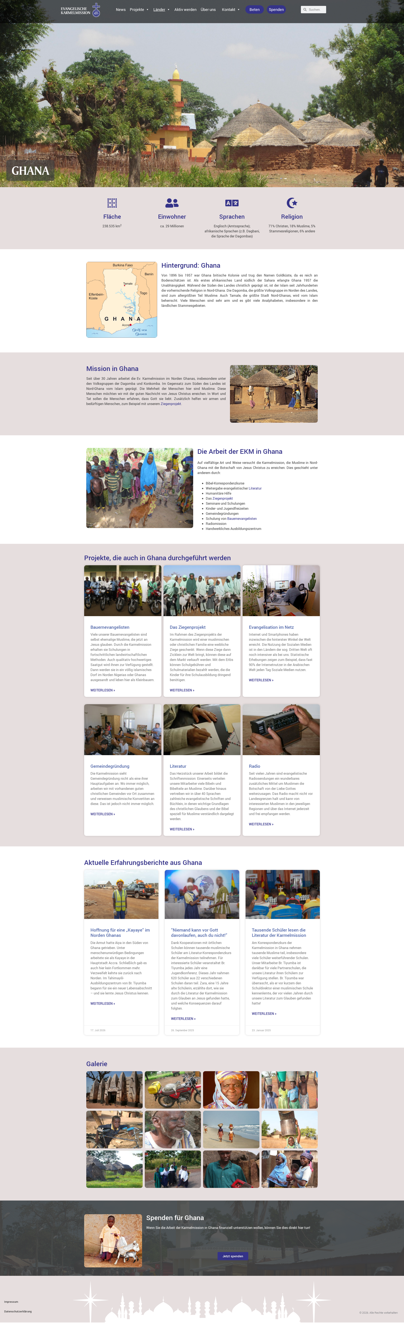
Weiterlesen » (102, 690)
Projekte (137, 9)
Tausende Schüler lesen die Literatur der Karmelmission (279, 932)
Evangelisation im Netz (271, 627)
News (121, 9)
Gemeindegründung (109, 766)
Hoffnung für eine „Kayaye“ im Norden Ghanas (120, 932)
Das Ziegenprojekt (188, 627)
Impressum (11, 1302)
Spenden (276, 9)
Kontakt (228, 9)
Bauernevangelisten (242, 518)
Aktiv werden (185, 9)
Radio (254, 766)
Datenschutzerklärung (18, 1311)
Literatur (255, 488)
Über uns (208, 9)
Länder (159, 9)
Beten (255, 9)
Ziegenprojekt (170, 403)
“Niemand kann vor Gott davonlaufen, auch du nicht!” (199, 932)
